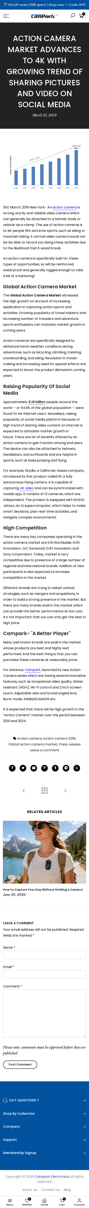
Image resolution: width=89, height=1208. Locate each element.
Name (9, 947)
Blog (67, 1189)
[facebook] (12, 768)
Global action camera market (32, 744)
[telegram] (66, 768)
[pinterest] (44, 768)
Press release (70, 744)
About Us (29, 1189)
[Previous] (7, 859)
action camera (65, 207)
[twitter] (23, 768)
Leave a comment (44, 750)
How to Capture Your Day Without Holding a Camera (43, 890)
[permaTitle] (33, 768)
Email (8, 967)
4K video (27, 488)
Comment (12, 986)
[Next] (82, 859)
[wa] (76, 768)
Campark (32, 669)
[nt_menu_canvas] (12, 16)
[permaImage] (55, 768)
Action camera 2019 (59, 738)
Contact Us (50, 1189)
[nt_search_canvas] (73, 16)
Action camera (29, 738)
